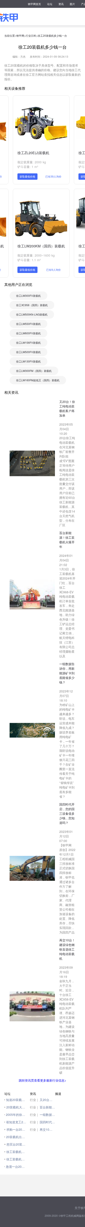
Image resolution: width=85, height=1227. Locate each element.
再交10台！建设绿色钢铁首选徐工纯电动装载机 (47, 1129)
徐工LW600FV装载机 (28, 333)
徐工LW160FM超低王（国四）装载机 (38, 380)
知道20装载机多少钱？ (16, 1100)
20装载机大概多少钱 (17, 1107)
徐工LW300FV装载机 (28, 295)
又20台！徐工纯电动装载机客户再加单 (47, 1100)
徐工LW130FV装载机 (28, 361)
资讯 (61, 4)
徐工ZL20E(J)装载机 (33, 152)
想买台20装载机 (17, 1144)
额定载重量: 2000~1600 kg (36, 255)
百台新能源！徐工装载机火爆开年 (47, 1107)
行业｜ (34, 1100)
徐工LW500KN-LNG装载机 (32, 314)
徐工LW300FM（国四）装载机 (34, 371)
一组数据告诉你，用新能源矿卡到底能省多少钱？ (47, 1114)
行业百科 (31, 35)
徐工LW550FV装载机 (28, 324)
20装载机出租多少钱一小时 (17, 1137)
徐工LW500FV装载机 (28, 352)
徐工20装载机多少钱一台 (52, 35)
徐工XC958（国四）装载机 (32, 305)
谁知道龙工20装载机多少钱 (17, 1122)
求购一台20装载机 (16, 1129)
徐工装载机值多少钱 (17, 1151)
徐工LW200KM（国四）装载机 (41, 246)
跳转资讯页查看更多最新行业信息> (42, 1080)
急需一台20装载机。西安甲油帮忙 (16, 1166)
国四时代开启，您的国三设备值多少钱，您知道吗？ (47, 1122)
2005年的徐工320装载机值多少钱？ (16, 1114)
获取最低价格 (27, 176)
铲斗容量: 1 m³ (27, 166)
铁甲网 (20, 35)
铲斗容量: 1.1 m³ (29, 260)
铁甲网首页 (34, 4)
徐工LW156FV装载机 (28, 342)
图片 (72, 4)
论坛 (49, 4)
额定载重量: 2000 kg (31, 162)
